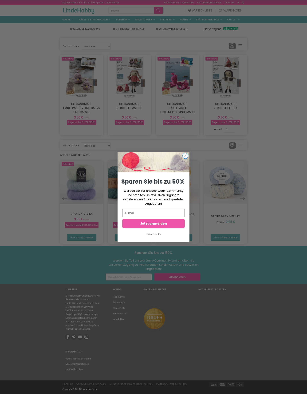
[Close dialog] (185, 156)
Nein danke (153, 234)
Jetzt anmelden (153, 223)
